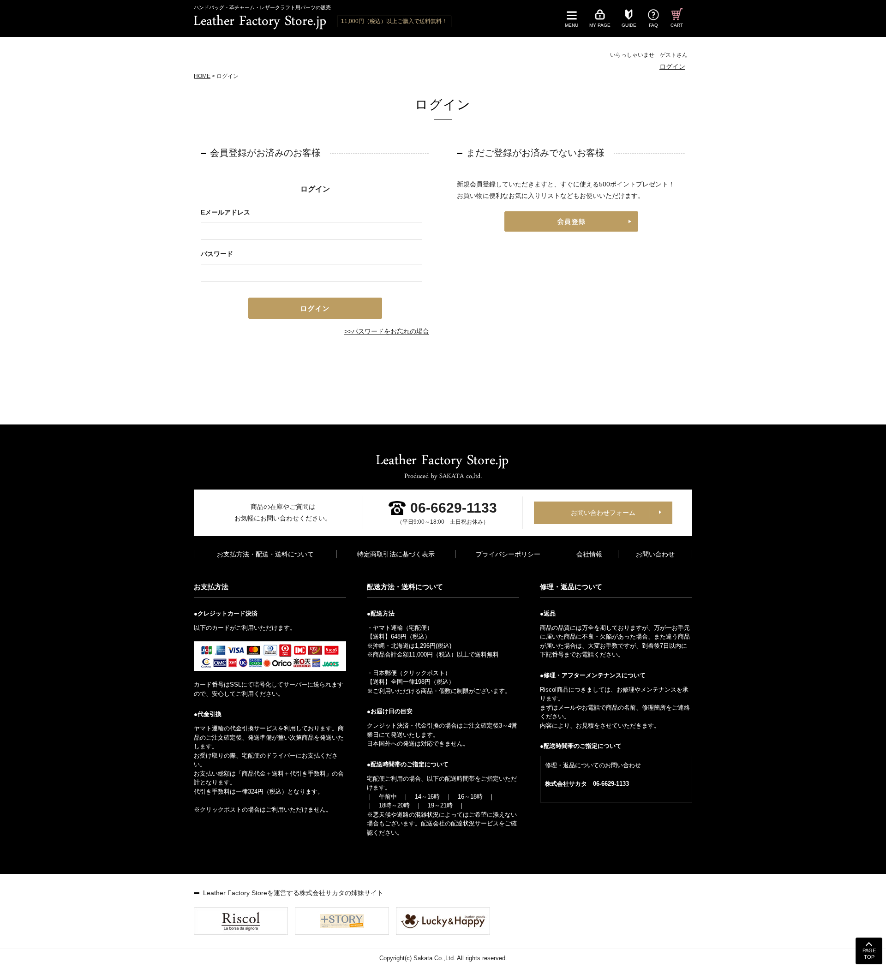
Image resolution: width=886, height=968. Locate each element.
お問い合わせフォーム (603, 512)
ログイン (672, 66)
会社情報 (589, 554)
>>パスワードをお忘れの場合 (386, 331)
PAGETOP (869, 954)
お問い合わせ (655, 554)
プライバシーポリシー (508, 554)
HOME (202, 76)
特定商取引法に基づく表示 (396, 554)
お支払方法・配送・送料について (265, 554)
